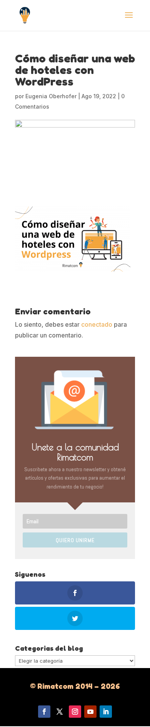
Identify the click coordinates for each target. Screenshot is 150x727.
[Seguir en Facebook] (44, 711)
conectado (96, 324)
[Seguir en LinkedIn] (106, 711)
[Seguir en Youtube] (90, 711)
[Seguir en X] (59, 711)
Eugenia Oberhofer (51, 96)
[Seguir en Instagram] (75, 711)
